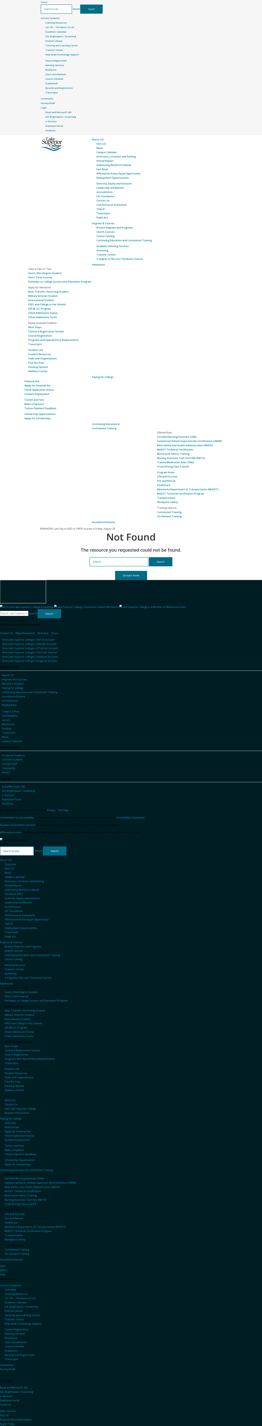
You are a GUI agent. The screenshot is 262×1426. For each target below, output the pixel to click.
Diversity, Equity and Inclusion (114, 183)
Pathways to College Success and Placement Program (59, 281)
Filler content (8, 1411)
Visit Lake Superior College (20, 1108)
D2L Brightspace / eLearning (60, 36)
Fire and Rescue (166, 481)
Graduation (51, 83)
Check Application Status (39, 389)
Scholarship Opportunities (39, 414)
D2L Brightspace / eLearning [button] (16, 1392)
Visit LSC (101, 143)
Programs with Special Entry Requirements (53, 340)
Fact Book (102, 169)
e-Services (51, 121)
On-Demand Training (169, 516)
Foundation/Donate (13, 696)
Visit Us (4, 1415)
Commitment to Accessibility (17, 817)
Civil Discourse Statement (111, 204)
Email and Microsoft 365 (58, 112)
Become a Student (13, 683)
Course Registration (56, 60)
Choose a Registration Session (46, 331)
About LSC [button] (98, 139)
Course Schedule (54, 78)
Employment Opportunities (112, 177)
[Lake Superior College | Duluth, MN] (51, 144)
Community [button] (47, 98)
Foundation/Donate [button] (103, 522)
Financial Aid (31, 381)
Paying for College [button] (102, 377)
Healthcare (163, 485)
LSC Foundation (105, 196)
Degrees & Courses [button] (103, 223)
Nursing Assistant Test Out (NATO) (26, 1199)
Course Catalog (105, 236)
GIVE (2, 1274)
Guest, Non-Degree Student (45, 273)
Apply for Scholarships (37, 418)
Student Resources (39, 354)
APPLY (3, 1270)
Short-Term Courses (40, 277)
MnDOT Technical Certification (175, 449)
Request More (16, 1419)
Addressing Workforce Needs (113, 165)
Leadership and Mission (110, 187)
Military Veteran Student (43, 296)
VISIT (3, 1266)
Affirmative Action (11, 832)
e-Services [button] (6, 1396)
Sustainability (10, 715)
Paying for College (13, 688)
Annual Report (105, 160)
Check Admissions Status (43, 313)
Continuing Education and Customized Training (124, 240)
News (99, 148)
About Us (10, 1100)
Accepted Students (13, 755)
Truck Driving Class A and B (173, 466)
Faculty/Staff (9, 764)
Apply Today (7, 1424)
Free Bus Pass (36, 362)
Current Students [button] (50, 18)
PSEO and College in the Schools (47, 304)
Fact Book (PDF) (14, 894)
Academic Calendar (55, 31)
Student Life (35, 350)
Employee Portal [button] (9, 1400)
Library (6, 720)
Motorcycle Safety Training (173, 453)
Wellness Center (38, 371)
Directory (43, 633)
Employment (9, 705)
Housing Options (38, 367)
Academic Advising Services (112, 246)
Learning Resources (56, 22)
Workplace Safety (167, 502)
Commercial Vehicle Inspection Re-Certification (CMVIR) (189, 441)
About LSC (8, 675)
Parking (6, 728)
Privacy (51, 810)
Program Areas (166, 472)
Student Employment (37, 394)
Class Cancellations (55, 74)
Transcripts (51, 92)
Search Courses (105, 232)
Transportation (166, 498)
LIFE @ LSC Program (39, 308)
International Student (41, 300)
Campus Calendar (106, 152)
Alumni (6, 772)
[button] (76, 8)
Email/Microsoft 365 (13, 786)
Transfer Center (54, 50)
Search (44, 2)
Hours (54, 633)
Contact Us (102, 200)
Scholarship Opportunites (20, 1160)
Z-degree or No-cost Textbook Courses (119, 259)
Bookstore (50, 69)
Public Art (102, 217)
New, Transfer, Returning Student (48, 291)
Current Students (12, 759)
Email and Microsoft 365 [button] (14, 1387)
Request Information (17, 1113)
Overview (10, 864)
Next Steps (35, 327)
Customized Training (169, 512)
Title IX (100, 209)
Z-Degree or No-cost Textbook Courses (28, 977)
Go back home (131, 575)
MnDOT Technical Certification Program (180, 493)
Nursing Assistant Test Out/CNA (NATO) (181, 458)
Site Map (63, 810)
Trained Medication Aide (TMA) (175, 462)
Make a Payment (34, 404)
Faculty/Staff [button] (48, 103)
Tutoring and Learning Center (61, 45)
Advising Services (54, 65)
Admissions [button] (98, 264)
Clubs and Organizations (42, 358)
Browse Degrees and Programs (114, 227)
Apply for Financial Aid (37, 385)
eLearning (102, 250)
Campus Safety (11, 711)
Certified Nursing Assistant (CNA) (177, 436)
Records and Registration (59, 88)
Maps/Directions (25, 633)
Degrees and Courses (14, 679)
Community (8, 768)
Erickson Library (53, 40)
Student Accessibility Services (17, 825)
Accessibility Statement (130, 817)
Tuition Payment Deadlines (40, 408)
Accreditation (104, 192)
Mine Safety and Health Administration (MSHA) (185, 445)
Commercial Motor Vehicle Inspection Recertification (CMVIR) (40, 1182)
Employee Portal (54, 126)
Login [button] (44, 107)
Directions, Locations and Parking (116, 156)
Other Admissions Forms (42, 317)
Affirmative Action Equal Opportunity (118, 173)
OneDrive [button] (5, 1404)
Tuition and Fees (34, 399)
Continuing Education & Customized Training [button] (26, 1170)
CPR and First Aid (167, 476)
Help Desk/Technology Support (62, 54)
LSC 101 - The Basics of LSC (59, 27)
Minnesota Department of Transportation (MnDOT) (187, 489)
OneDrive (50, 130)
